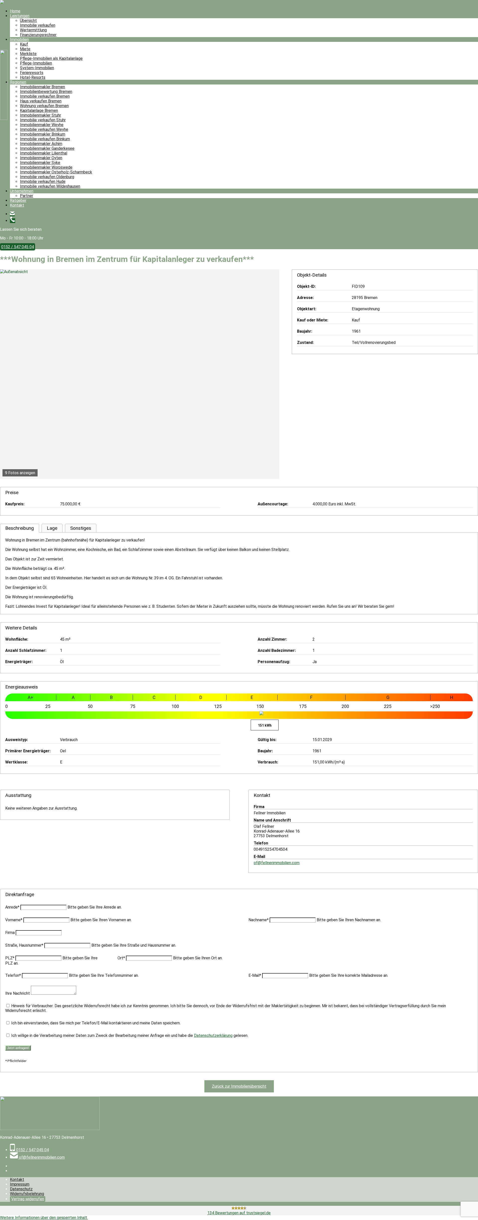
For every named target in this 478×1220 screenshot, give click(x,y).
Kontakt (17, 1179)
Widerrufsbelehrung (27, 1193)
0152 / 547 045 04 (17, 246)
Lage (52, 528)
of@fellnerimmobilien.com (276, 862)
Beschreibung (19, 528)
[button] (44, 1217)
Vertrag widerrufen (27, 1199)
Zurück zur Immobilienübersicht (239, 1086)
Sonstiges (80, 528)
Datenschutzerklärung (213, 1035)
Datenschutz (21, 1189)
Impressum (19, 1184)
